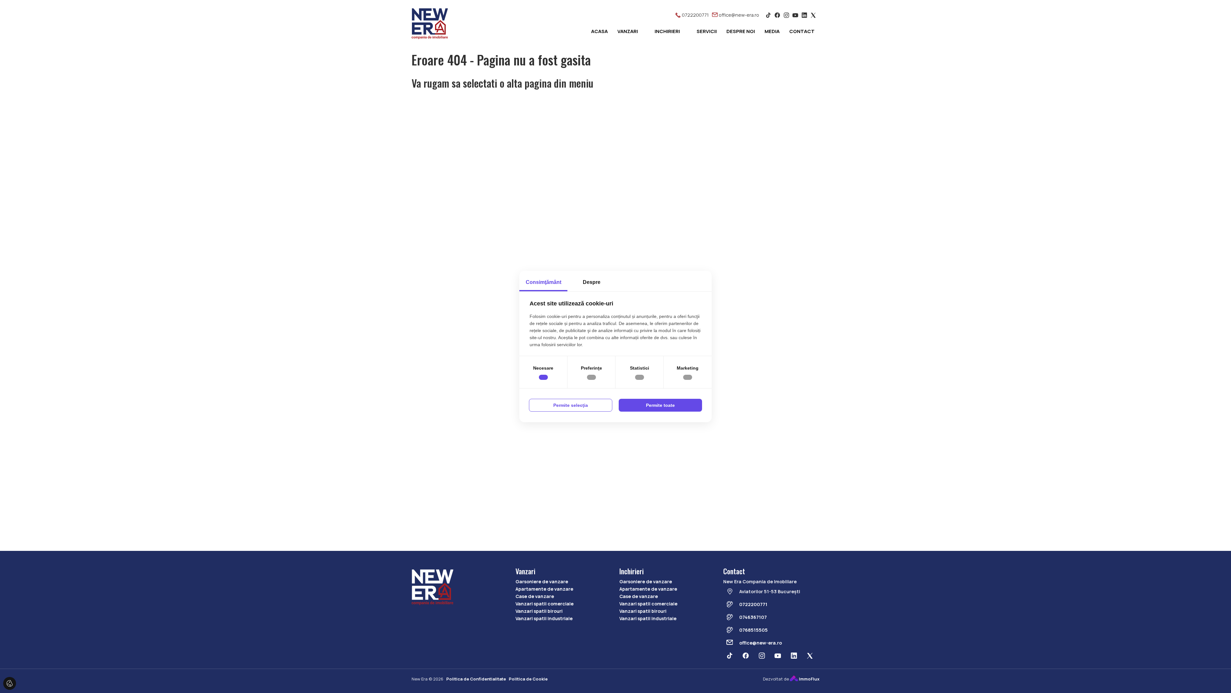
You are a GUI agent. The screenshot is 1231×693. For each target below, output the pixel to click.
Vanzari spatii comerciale (544, 604)
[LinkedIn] (804, 15)
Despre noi (740, 31)
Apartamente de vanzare (544, 589)
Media (772, 31)
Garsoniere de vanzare (541, 581)
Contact (802, 31)
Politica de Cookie (528, 679)
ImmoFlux (808, 679)
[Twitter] (813, 15)
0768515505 (753, 630)
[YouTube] (795, 15)
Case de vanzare (534, 596)
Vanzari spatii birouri (539, 611)
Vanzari (627, 31)
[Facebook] (777, 15)
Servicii (707, 31)
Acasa (599, 31)
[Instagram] (786, 15)
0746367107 (753, 617)
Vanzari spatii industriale (544, 618)
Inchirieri (667, 31)
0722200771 (695, 15)
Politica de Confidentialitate (476, 679)
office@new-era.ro (738, 15)
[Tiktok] (768, 15)
